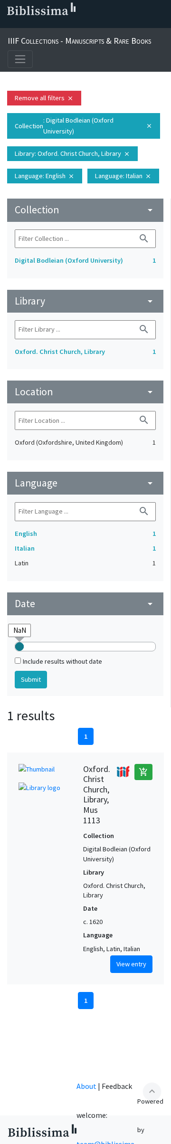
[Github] (85, 24)
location (85, 391)
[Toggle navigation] (20, 59)
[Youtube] (70, 24)
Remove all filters (44, 98)
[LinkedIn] (24, 24)
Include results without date (62, 661)
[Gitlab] (100, 24)
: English (45, 176)
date (85, 603)
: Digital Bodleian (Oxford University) (83, 125)
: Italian (123, 176)
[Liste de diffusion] (9, 24)
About (86, 1086)
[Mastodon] (55, 24)
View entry (131, 964)
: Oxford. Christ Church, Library (72, 153)
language (85, 483)
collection (85, 209)
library (85, 301)
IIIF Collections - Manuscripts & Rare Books (79, 40)
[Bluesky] (40, 24)
